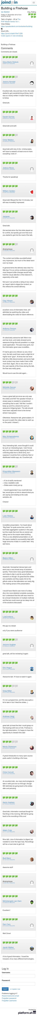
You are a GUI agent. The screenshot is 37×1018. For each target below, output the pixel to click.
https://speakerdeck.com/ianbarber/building (16, 26)
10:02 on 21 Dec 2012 (9, 250)
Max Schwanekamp (11, 436)
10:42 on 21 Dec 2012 (9, 748)
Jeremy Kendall (9, 81)
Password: (6, 980)
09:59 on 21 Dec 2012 (9, 118)
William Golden (9, 190)
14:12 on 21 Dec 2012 (9, 925)
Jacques (6, 216)
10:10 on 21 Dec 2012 (9, 669)
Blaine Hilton (8, 558)
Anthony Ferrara (9, 328)
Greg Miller (7, 690)
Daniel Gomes (8, 116)
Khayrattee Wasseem (11, 471)
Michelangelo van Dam (12, 901)
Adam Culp (7, 830)
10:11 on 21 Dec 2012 (9, 692)
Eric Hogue (7, 667)
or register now (15, 989)
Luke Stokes (8, 515)
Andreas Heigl (8, 716)
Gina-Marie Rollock (10, 62)
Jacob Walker (8, 947)
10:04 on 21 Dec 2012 (9, 559)
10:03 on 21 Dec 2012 (9, 473)
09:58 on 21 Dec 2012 (9, 83)
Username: (6, 972)
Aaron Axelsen (9, 802)
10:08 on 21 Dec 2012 (9, 646)
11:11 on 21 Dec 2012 (9, 831)
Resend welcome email (10, 996)
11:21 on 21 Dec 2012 (9, 859)
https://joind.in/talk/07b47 (10, 33)
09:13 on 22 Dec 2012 (9, 949)
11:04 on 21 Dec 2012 (9, 804)
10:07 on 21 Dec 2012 (9, 618)
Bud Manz (7, 858)
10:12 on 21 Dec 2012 (9, 718)
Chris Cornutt (8, 772)
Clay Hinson (8, 300)
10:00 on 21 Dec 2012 (9, 141)
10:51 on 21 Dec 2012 (9, 773)
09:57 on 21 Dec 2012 (9, 63)
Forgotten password (9, 998)
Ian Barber (5, 11)
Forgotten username (9, 1000)
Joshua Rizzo (8, 167)
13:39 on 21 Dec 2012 (9, 902)
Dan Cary (6, 924)
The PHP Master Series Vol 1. (10, 20)
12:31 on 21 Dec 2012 (9, 883)
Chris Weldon (8, 139)
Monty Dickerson (9, 746)
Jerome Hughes (9, 644)
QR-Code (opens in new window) (12, 34)
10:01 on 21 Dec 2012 (9, 192)
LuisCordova (8, 616)
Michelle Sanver (9, 387)
